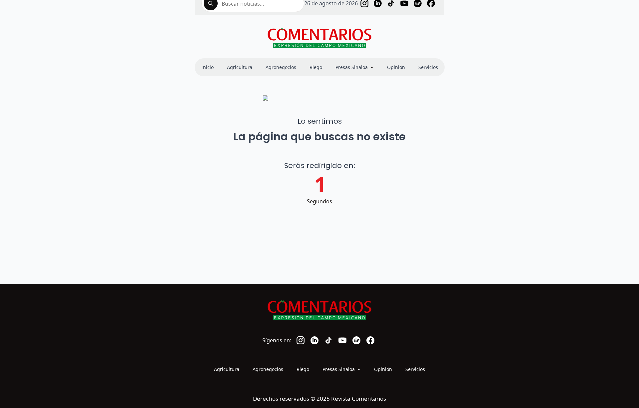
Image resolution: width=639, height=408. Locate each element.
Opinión (396, 67)
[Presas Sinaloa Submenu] (374, 67)
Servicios (428, 67)
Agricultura (239, 67)
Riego (316, 67)
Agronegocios (281, 67)
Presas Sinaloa (351, 67)
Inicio (207, 67)
